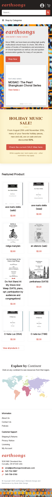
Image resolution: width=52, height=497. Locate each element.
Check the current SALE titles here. (26, 147)
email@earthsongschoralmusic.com (20, 468)
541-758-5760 (11, 474)
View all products (10, 348)
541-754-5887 (11, 471)
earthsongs (14, 4)
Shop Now (12, 59)
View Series (13, 90)
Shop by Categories (13, 20)
